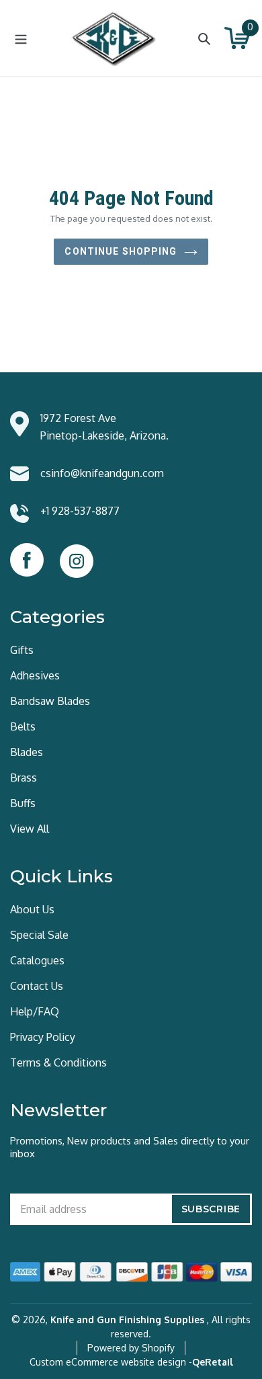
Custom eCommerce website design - (111, 1362)
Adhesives (35, 675)
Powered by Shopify (131, 1347)
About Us (32, 909)
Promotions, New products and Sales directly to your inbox (129, 1147)
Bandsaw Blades (50, 701)
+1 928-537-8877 (80, 510)
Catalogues (37, 960)
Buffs (23, 803)
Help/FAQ (34, 1011)
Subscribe (211, 1209)
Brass (23, 777)
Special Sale (39, 935)
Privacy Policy (42, 1037)
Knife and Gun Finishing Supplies (127, 1319)
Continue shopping (120, 251)
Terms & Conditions (58, 1062)
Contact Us (36, 986)
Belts (23, 726)
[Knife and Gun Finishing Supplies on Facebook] (27, 560)
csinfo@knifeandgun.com (102, 473)
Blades (26, 752)
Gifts (22, 650)
